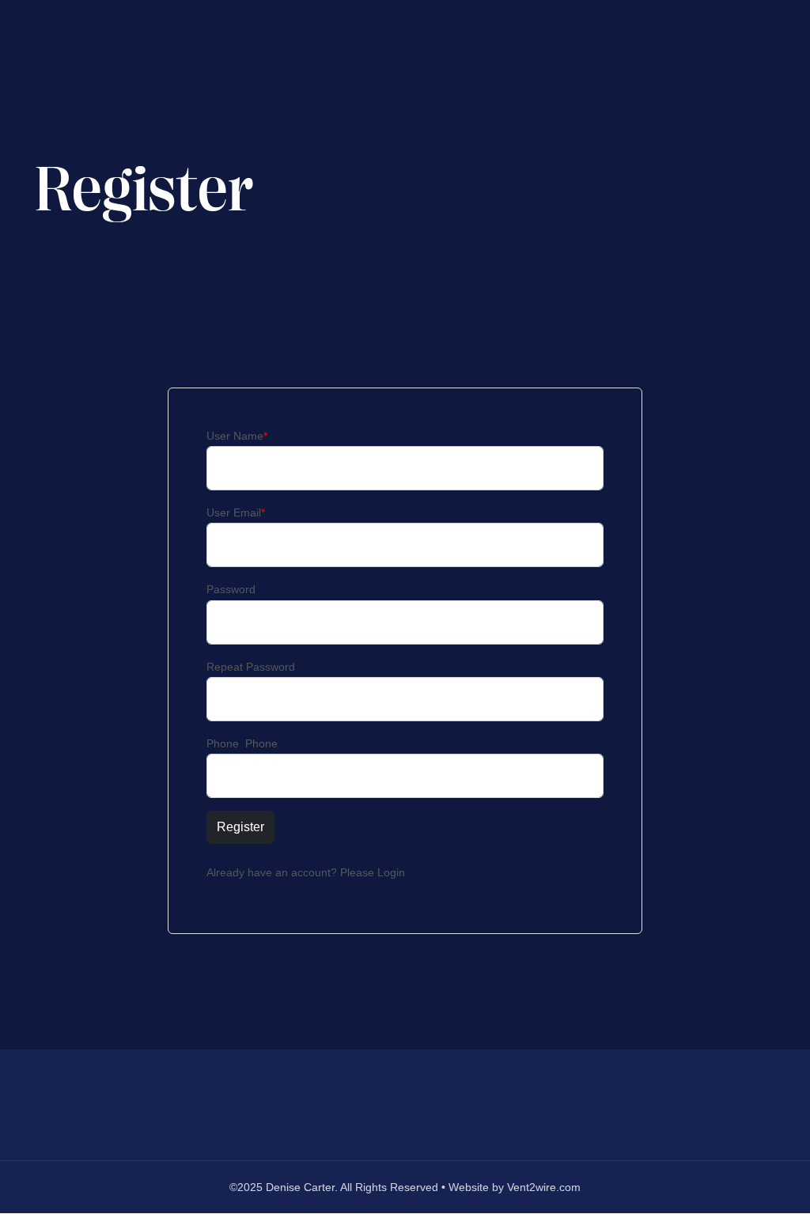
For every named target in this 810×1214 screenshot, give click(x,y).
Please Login (372, 872)
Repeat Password (250, 666)
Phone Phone (242, 743)
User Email (235, 512)
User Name (236, 435)
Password (230, 589)
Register (240, 827)
